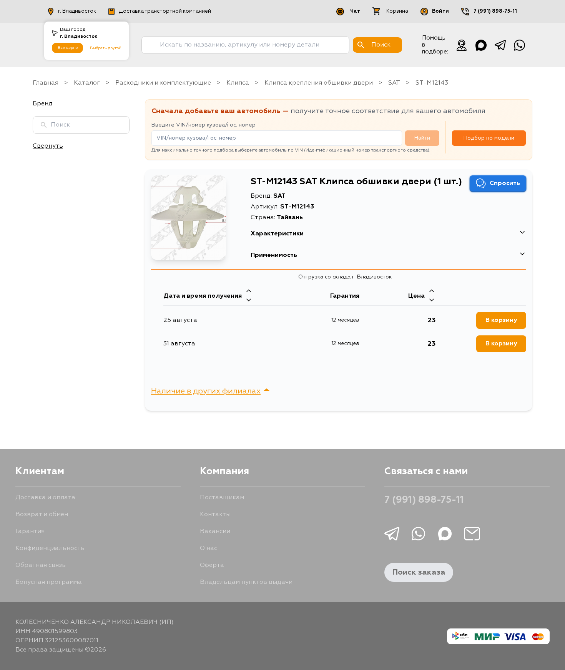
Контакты (215, 515)
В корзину (501, 320)
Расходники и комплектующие (163, 83)
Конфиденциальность (50, 548)
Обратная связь (40, 565)
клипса (237, 83)
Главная (45, 83)
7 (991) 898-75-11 (495, 11)
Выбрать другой (105, 48)
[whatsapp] (519, 45)
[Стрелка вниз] (249, 300)
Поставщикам (222, 498)
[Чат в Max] (481, 45)
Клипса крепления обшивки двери (318, 83)
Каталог (87, 83)
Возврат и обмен (41, 515)
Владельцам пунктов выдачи (246, 582)
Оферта (212, 565)
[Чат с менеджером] (461, 45)
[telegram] (500, 45)
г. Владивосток (77, 11)
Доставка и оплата (45, 498)
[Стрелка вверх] (249, 291)
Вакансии (215, 531)
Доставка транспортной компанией (165, 11)
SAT (394, 83)
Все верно (68, 48)
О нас (208, 548)
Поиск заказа (418, 572)
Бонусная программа (48, 582)
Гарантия (30, 531)
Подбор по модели (489, 138)
